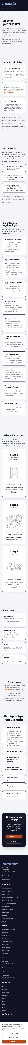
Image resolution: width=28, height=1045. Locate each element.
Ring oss (14, 841)
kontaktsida (7, 690)
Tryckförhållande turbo (8, 941)
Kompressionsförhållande (8, 929)
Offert (3, 1007)
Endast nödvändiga (14, 1037)
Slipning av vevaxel (7, 900)
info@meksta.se (12, 486)
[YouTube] (8, 1014)
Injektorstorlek (6, 935)
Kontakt (4, 1010)
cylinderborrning (11, 90)
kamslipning (8, 246)
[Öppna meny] (24, 3)
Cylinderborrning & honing (9, 903)
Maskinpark (5, 989)
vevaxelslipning (8, 92)
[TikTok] (11, 1014)
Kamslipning (5, 912)
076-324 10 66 (12, 484)
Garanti (4, 1001)
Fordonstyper (5, 992)
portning (14, 246)
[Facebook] (3, 1014)
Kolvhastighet (5, 944)
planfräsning (19, 90)
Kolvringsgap (5, 950)
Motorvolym (5, 932)
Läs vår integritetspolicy (8, 1029)
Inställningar (15, 1033)
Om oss (4, 986)
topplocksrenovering (9, 93)
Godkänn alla (14, 1041)
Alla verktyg (5, 953)
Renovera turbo (6, 894)
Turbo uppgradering (7, 918)
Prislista (4, 921)
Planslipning (5, 906)
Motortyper (5, 995)
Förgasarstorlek (6, 947)
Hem (3, 9)
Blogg (3, 1004)
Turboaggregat (12, 101)
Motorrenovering (6, 888)
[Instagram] (6, 1014)
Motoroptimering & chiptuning (10, 897)
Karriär (4, 998)
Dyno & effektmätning (7, 909)
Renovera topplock (7, 891)
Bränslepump (5, 938)
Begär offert (14, 836)
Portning (4, 915)
